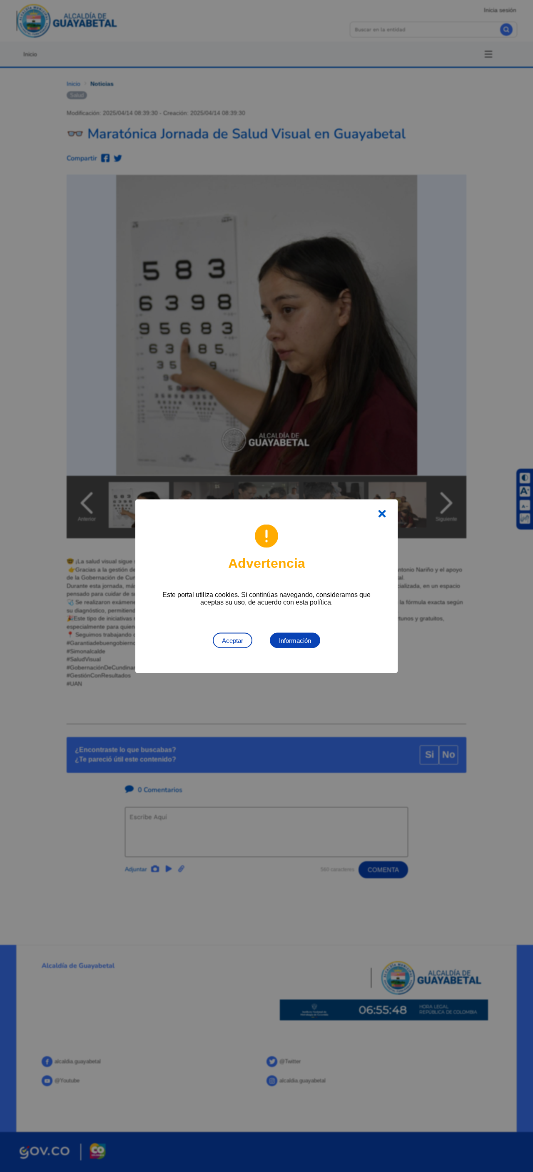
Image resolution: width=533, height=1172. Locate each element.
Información (295, 640)
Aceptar (232, 640)
